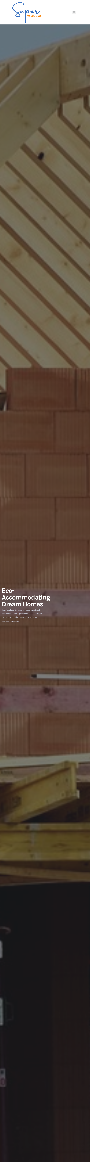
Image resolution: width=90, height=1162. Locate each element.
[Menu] (74, 12)
